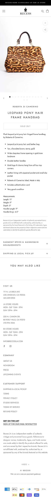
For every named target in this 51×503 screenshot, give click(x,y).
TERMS (6, 393)
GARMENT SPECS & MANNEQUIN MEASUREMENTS (21, 243)
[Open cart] (47, 11)
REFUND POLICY (10, 411)
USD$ (24, 464)
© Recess (25, 470)
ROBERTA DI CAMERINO (25, 106)
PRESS (6, 370)
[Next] (47, 98)
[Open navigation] (3, 11)
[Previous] (3, 98)
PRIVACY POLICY (10, 398)
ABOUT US (7, 361)
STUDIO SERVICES (11, 402)
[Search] (42, 11)
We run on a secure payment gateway (25, 474)
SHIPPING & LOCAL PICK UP (18, 253)
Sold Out (25, 126)
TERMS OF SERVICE (11, 407)
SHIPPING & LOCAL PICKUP (15, 389)
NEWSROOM (8, 365)
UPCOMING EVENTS (12, 374)
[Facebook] (4, 345)
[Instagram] (10, 345)
